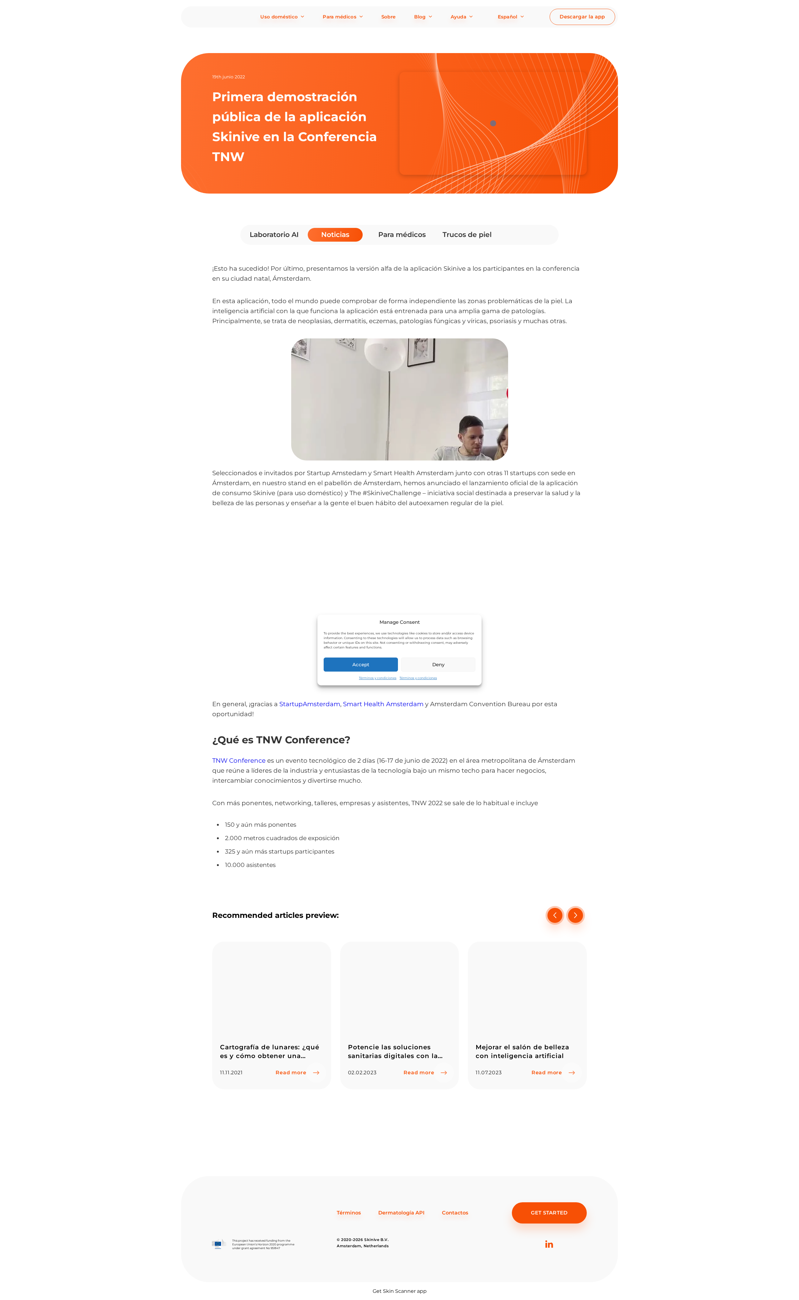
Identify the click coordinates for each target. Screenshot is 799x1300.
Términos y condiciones (377, 678)
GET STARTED (549, 1213)
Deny (438, 664)
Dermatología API (401, 1213)
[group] (271, 1015)
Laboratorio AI (274, 234)
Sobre (388, 17)
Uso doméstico (279, 17)
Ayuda (459, 17)
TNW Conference (239, 760)
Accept (360, 664)
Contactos (455, 1213)
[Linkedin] (549, 1254)
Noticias (335, 234)
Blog (419, 17)
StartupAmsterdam (309, 704)
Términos (349, 1213)
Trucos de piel (467, 234)
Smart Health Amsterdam (383, 704)
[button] (575, 915)
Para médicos (339, 17)
